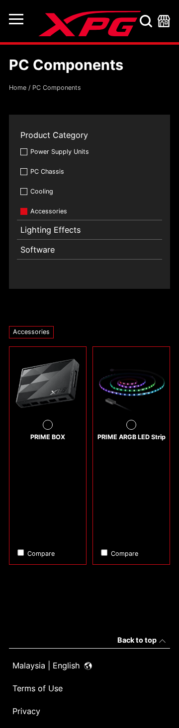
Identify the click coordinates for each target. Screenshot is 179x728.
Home (17, 87)
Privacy (26, 711)
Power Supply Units (59, 151)
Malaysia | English (47, 665)
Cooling (41, 191)
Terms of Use (37, 688)
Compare (41, 553)
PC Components (56, 87)
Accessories (48, 211)
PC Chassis (47, 171)
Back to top (137, 640)
